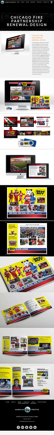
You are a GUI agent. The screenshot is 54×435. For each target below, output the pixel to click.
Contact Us (46, 2)
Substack (39, 2)
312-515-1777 (27, 419)
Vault (33, 402)
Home (18, 2)
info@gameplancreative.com (27, 421)
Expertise (32, 2)
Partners (33, 403)
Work (27, 2)
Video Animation (23, 403)
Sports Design (41, 402)
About (22, 2)
